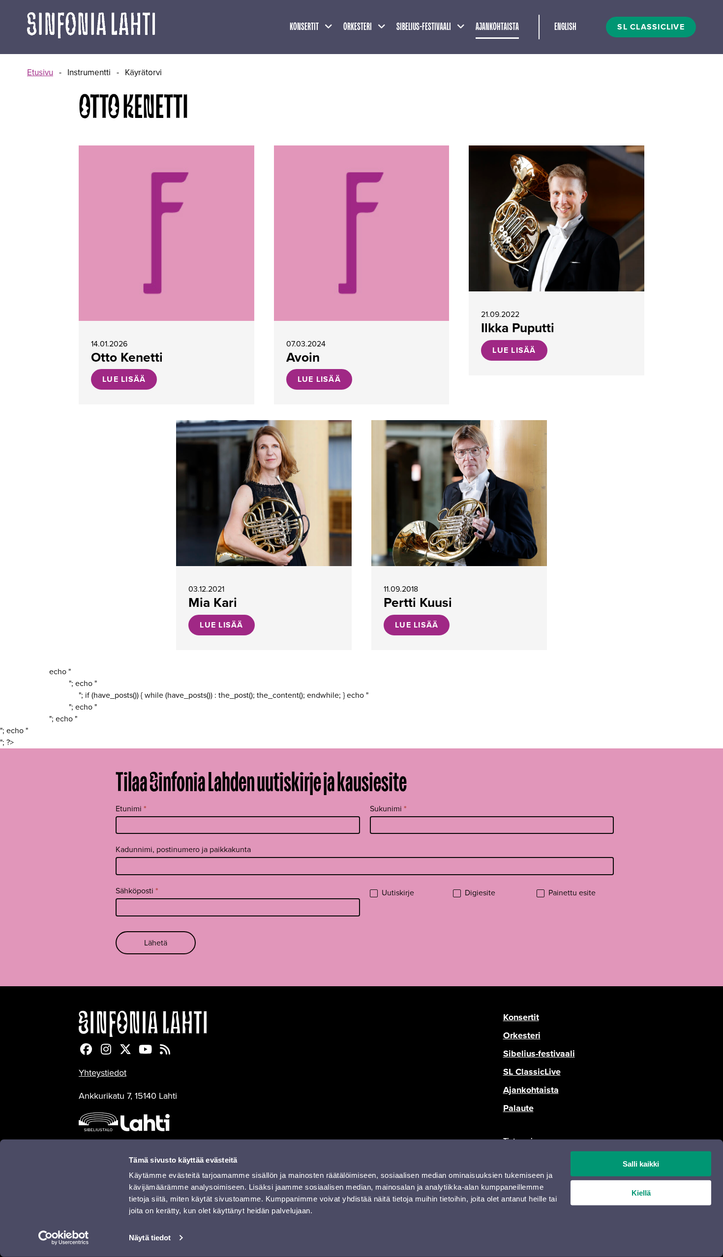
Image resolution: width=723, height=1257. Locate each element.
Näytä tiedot (150, 1237)
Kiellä (641, 1193)
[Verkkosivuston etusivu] (91, 27)
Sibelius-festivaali (423, 27)
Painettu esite (571, 893)
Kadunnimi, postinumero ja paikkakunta (183, 849)
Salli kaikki (641, 1164)
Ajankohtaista (497, 27)
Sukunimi (388, 808)
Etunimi (131, 808)
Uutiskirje (397, 893)
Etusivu (40, 72)
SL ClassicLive (532, 1071)
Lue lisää (124, 379)
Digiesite (479, 893)
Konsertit (304, 27)
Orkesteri (357, 27)
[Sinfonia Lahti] (291, 1024)
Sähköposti (137, 890)
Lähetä (155, 942)
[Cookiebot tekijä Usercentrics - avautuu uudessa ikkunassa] (64, 1237)
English (565, 27)
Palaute (518, 1108)
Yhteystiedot (102, 1072)
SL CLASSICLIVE (651, 26)
